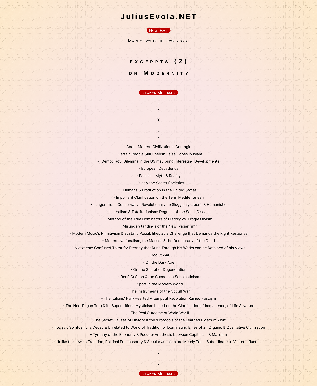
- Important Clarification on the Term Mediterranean (158, 197)
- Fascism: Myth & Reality (158, 175)
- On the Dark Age (158, 262)
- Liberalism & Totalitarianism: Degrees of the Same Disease (159, 211)
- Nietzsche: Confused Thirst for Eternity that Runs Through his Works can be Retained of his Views (158, 248)
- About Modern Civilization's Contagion (159, 146)
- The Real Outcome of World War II (158, 313)
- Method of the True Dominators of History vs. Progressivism (158, 219)
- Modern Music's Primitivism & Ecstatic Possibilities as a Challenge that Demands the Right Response (158, 233)
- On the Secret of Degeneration (158, 269)
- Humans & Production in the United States (158, 190)
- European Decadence (158, 168)
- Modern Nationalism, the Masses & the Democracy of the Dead (158, 240)
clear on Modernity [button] (159, 92)
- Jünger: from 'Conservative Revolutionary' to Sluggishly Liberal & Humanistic (158, 204)
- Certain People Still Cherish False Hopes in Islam (158, 154)
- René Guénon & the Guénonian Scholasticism (158, 276)
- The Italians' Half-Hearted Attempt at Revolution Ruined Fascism (158, 298)
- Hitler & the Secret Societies (158, 183)
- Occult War (158, 255)
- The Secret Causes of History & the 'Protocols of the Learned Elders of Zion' (158, 320)
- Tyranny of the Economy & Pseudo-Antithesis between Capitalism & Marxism (158, 334)
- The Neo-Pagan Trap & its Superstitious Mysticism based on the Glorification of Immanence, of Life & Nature (158, 305)
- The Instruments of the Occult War (158, 291)
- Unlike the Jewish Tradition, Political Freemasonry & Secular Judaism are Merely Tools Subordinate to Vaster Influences (159, 341)
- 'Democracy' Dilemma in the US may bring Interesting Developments (158, 161)
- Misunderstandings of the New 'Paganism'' (158, 226)
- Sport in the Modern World (158, 284)
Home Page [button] (158, 30)
